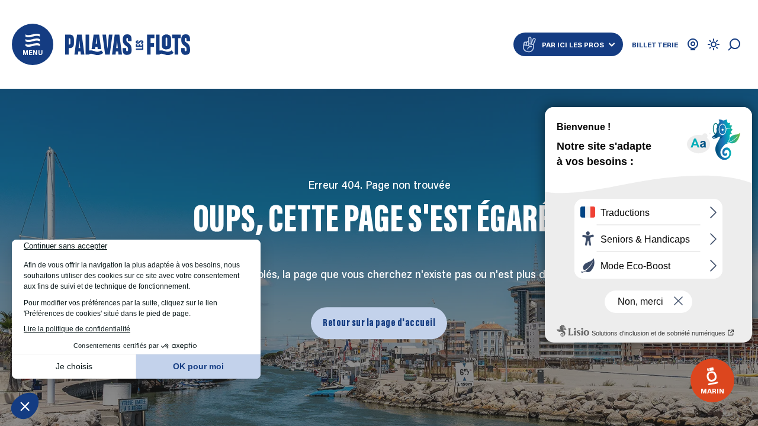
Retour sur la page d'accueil (379, 323)
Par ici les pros (573, 44)
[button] (32, 44)
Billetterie (655, 44)
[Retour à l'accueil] (127, 44)
